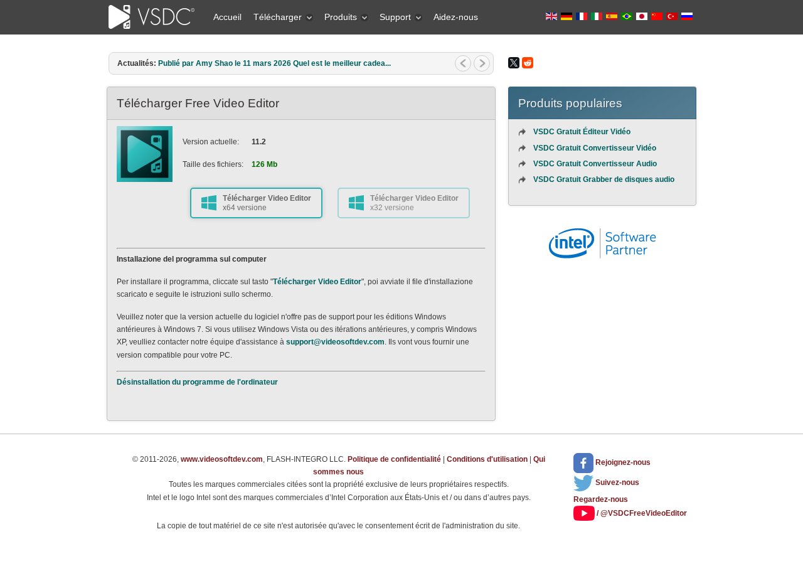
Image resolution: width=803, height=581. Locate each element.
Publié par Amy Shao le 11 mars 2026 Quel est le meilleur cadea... (274, 63)
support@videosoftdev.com (335, 342)
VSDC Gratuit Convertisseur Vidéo (594, 148)
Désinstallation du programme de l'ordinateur (197, 382)
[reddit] (527, 62)
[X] (513, 62)
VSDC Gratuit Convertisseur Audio (595, 163)
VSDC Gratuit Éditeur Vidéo (581, 131)
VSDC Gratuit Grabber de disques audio (603, 179)
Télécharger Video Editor (317, 281)
